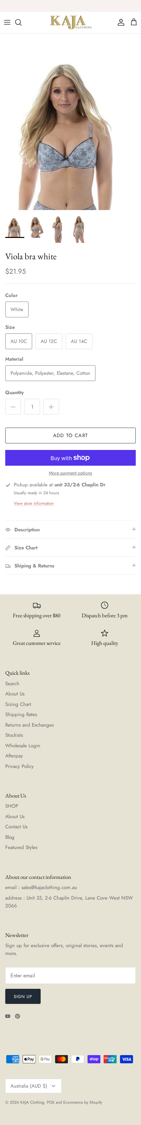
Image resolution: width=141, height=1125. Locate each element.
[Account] (119, 22)
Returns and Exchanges (29, 725)
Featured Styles (21, 847)
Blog (9, 837)
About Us (15, 693)
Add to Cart (70, 435)
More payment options (70, 473)
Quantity (14, 392)
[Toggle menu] (7, 22)
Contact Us (16, 826)
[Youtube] (7, 1016)
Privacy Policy (19, 766)
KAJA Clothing (32, 1102)
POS (50, 1102)
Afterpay (14, 755)
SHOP (11, 806)
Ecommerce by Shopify (82, 1102)
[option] (70, 121)
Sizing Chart (18, 704)
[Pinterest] (17, 1016)
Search (12, 683)
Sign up (23, 996)
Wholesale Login (22, 745)
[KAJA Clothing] (70, 22)
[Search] (21, 22)
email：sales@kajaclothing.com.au (41, 887)
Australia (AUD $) (28, 1086)
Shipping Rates (21, 714)
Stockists (14, 735)
